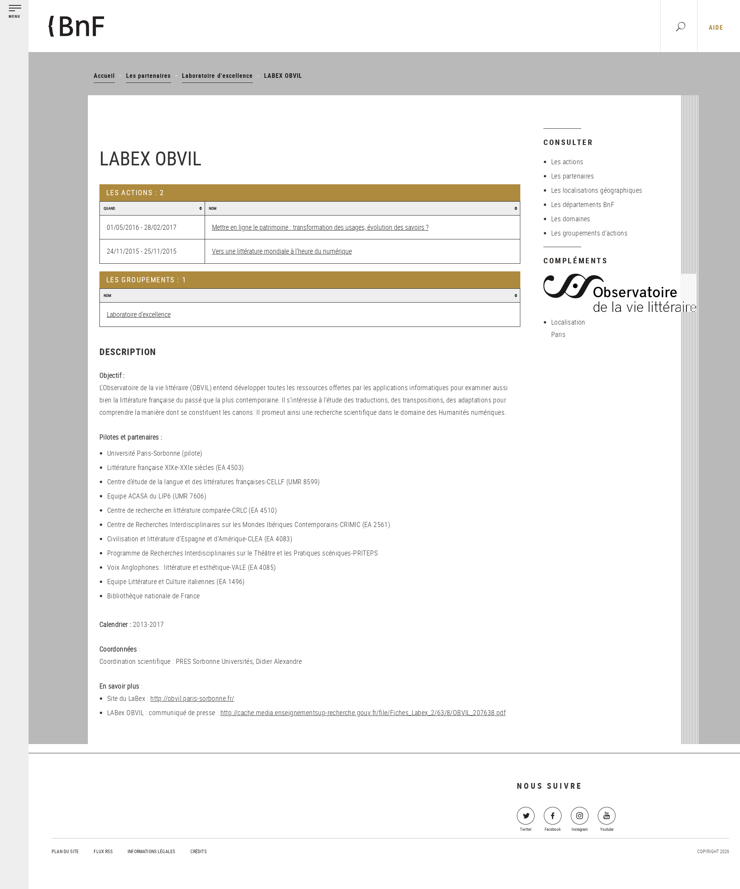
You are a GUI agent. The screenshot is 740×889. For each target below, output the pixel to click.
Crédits (198, 851)
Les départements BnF (582, 204)
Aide (716, 27)
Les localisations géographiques (596, 190)
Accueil (104, 75)
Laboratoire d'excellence (217, 75)
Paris (558, 334)
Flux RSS (103, 851)
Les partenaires (148, 75)
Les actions (567, 161)
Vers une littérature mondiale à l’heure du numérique (282, 251)
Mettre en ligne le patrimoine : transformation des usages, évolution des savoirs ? (320, 227)
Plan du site (65, 851)
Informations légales (151, 851)
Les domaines (570, 218)
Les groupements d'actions (589, 232)
